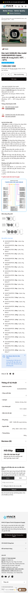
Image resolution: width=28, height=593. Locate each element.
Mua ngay (14, 79)
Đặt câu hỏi (20, 450)
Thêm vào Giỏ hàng (19, 74)
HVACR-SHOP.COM (9, 586)
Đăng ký (14, 489)
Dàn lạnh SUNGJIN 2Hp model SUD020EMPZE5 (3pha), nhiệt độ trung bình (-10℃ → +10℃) (14, 19)
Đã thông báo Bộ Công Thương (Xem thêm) (14, 535)
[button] (22, 6)
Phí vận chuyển (13, 68)
